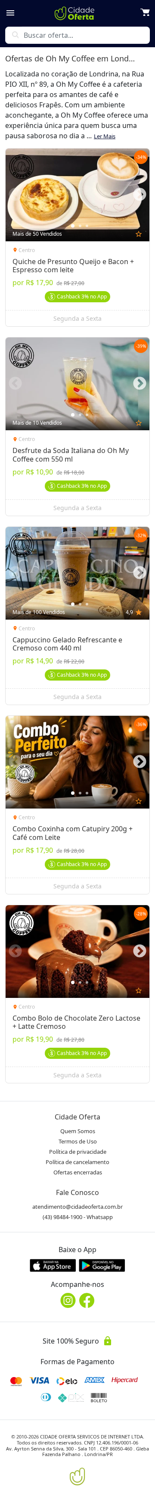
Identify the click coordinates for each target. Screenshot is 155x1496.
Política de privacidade (77, 1151)
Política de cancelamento (77, 1162)
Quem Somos (77, 1131)
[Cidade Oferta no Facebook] (87, 1300)
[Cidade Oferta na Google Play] (102, 1265)
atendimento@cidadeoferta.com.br (77, 1206)
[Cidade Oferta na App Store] (53, 1265)
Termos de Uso (78, 1141)
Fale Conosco (77, 1192)
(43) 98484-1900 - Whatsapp (78, 1217)
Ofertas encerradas (77, 1172)
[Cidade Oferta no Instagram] (68, 1300)
